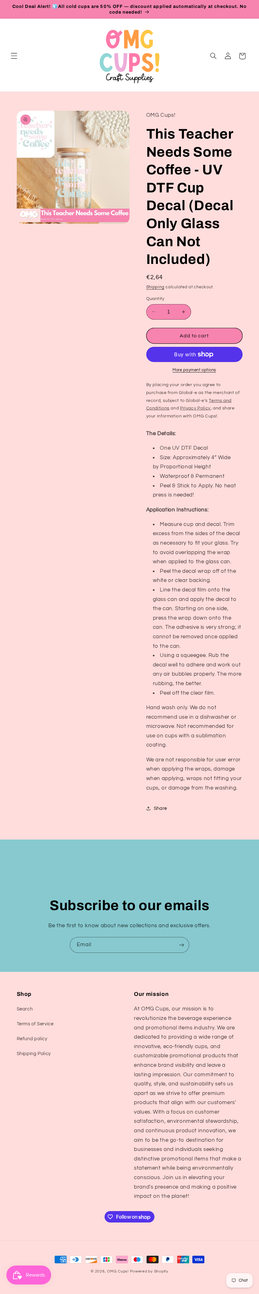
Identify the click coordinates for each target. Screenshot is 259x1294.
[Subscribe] (181, 945)
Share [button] (160, 808)
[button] (14, 56)
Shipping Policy (34, 1053)
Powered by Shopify (149, 1271)
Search (25, 1009)
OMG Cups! (118, 1271)
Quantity (155, 299)
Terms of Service (35, 1024)
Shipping (155, 287)
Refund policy (32, 1038)
